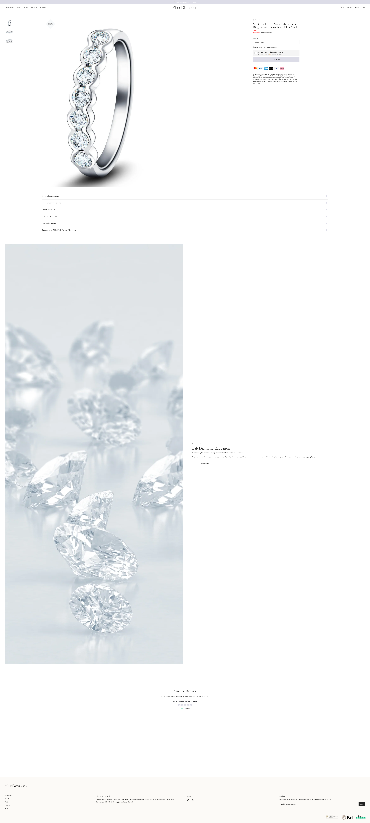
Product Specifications (50, 196)
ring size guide (270, 47)
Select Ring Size (259, 42)
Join (361, 804)
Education (8, 795)
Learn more (205, 463)
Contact (7, 805)
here (270, 54)
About (7, 799)
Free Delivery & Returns (51, 203)
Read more (257, 83)
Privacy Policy (20, 817)
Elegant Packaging (49, 223)
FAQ (6, 802)
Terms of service (32, 817)
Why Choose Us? (48, 209)
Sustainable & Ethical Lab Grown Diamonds (59, 230)
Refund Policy (9, 817)
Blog (6, 808)
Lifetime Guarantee (49, 216)
